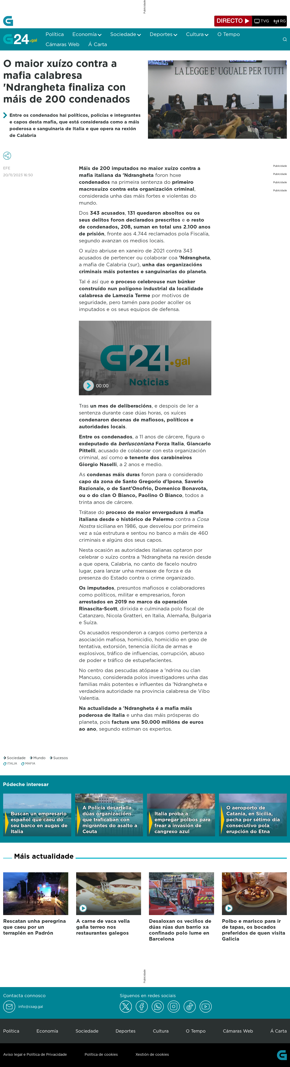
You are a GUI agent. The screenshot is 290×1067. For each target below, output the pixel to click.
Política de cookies (101, 1054)
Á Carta (278, 1031)
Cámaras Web (238, 1031)
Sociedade (16, 757)
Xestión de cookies (152, 1054)
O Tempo (196, 1031)
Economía (47, 1031)
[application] (145, 358)
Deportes (126, 1031)
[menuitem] (55, 34)
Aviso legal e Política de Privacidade (35, 1054)
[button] (88, 385)
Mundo (39, 757)
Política (11, 1031)
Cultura (161, 1031)
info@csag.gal (30, 1006)
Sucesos (60, 757)
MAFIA (30, 763)
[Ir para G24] (20, 39)
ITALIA (12, 763)
